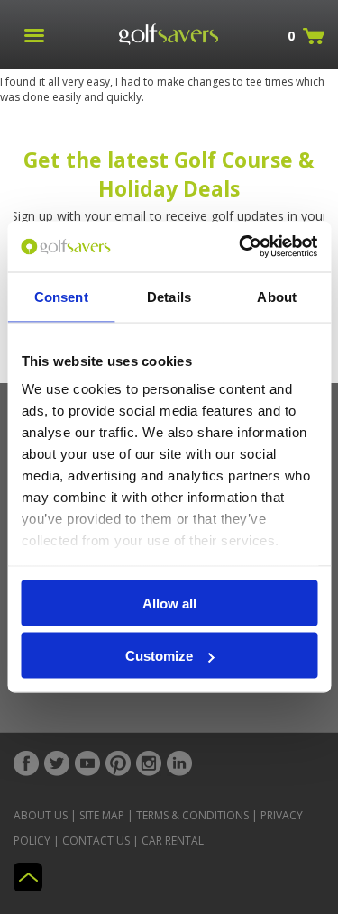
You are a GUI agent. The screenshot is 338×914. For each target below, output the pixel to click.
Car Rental (173, 840)
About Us (41, 815)
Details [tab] (169, 296)
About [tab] (277, 296)
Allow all (169, 602)
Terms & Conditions (192, 815)
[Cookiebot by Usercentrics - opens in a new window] (240, 247)
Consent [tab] (61, 296)
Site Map (101, 815)
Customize (159, 655)
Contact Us (96, 840)
